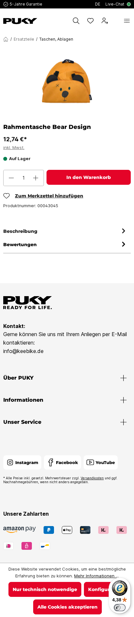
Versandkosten (92, 478)
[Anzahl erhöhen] (36, 178)
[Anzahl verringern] (11, 178)
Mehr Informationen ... (96, 575)
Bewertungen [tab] (20, 244)
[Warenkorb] (116, 20)
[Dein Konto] (105, 21)
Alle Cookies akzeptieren (67, 607)
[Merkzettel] (90, 21)
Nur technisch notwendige (45, 589)
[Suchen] (76, 21)
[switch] (120, 607)
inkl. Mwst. (13, 147)
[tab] (65, 231)
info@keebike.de (23, 351)
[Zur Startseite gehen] (20, 21)
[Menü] (127, 21)
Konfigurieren (105, 589)
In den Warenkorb (88, 177)
